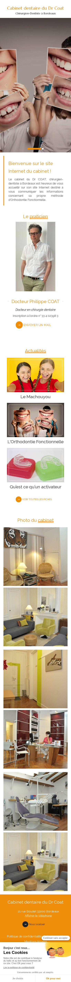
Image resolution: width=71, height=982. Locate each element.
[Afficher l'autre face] (35, 556)
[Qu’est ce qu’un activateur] (35, 465)
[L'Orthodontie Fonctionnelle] (35, 420)
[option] (35, 85)
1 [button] (34, 149)
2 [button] (43, 149)
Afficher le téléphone (38, 915)
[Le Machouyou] (35, 375)
